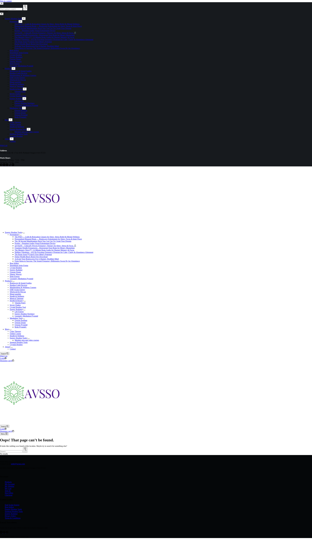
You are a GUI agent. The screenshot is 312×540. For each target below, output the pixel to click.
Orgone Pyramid (21, 325)
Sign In (7, 491)
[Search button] (25, 450)
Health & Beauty (16, 301)
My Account (10, 484)
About (7, 347)
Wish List (3, 356)
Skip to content (6, 1)
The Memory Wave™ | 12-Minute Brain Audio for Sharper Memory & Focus (44, 250)
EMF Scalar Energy (17, 290)
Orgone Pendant (21, 320)
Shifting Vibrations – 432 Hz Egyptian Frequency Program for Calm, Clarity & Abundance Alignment (54, 252)
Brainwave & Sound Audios (21, 283)
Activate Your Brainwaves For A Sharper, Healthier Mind (37, 259)
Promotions (14, 235)
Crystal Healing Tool (18, 307)
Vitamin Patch (20, 303)
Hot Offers (9, 493)
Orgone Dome (15, 272)
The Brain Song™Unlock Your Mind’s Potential (33, 254)
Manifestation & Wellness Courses (23, 287)
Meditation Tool (16, 318)
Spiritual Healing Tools (19, 342)
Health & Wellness (17, 296)
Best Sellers (14, 263)
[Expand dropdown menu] (20, 235)
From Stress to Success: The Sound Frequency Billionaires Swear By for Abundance (47, 261)
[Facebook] (7, 533)
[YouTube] (1, 533)
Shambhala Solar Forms (19, 265)
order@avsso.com (18, 464)
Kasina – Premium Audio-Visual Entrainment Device (35, 243)
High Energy (15, 276)
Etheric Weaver (16, 274)
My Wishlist (9, 486)
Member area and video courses (27, 340)
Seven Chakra (15, 305)
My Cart (8, 489)
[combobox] (11, 451)
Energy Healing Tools (13, 232)
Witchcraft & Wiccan (18, 292)
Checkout (8, 495)
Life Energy (19, 312)
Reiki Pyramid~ (21, 327)
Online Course (15, 334)
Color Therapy (15, 331)
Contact (13, 349)
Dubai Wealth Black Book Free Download (31, 257)
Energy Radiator (16, 270)
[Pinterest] (4, 533)
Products (8, 281)
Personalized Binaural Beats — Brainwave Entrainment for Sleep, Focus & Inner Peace (48, 239)
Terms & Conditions (12, 518)
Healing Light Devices (18, 285)
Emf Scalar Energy (12, 505)
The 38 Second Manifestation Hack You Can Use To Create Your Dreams (43, 241)
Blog (7, 329)
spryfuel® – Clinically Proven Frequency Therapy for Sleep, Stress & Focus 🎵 (45, 246)
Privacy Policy (10, 516)
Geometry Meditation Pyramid (21, 279)
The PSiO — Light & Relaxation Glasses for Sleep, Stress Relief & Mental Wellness (47, 237)
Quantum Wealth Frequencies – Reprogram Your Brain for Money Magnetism (45, 248)
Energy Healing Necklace (24, 314)
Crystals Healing (16, 345)
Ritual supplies (15, 294)
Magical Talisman (16, 298)
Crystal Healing (16, 268)
